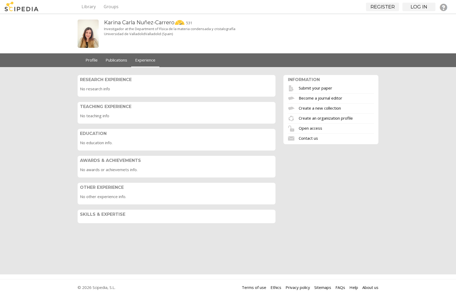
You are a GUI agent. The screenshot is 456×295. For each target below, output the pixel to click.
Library (89, 7)
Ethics (275, 287)
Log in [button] (419, 7)
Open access (310, 127)
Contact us (308, 138)
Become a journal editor (320, 97)
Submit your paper (315, 87)
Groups (111, 7)
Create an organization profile (326, 117)
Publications (116, 60)
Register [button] (382, 7)
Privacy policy (298, 287)
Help (353, 287)
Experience (145, 60)
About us (370, 287)
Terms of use (254, 287)
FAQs (340, 287)
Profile (92, 60)
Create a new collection (320, 107)
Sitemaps (322, 287)
